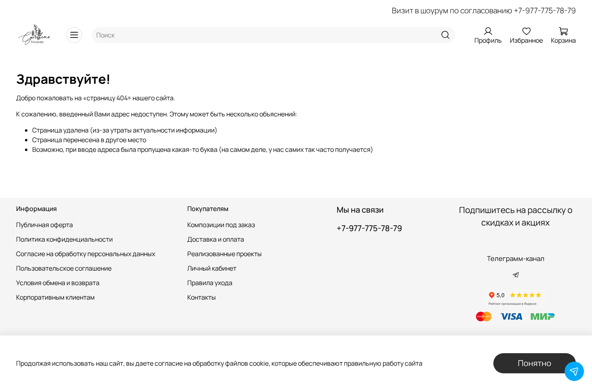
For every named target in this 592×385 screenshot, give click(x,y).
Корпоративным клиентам (55, 297)
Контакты (201, 297)
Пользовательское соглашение (64, 268)
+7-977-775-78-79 (545, 10)
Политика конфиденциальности (64, 239)
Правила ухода (209, 282)
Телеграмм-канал (515, 258)
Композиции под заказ (221, 224)
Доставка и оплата (215, 239)
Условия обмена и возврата (57, 282)
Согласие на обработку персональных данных (85, 253)
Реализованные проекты (224, 253)
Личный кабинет (211, 268)
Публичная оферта (44, 224)
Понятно (534, 363)
